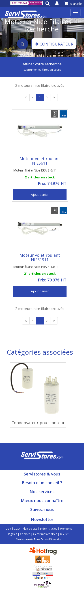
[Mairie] (42, 575)
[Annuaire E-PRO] (42, 559)
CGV (8, 529)
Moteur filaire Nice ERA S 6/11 (35, 170)
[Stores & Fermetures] (42, 567)
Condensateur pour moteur (38, 422)
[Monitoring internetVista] (42, 584)
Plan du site (30, 529)
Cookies (25, 534)
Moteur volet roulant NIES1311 (39, 257)
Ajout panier (40, 194)
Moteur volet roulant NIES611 (39, 161)
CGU (17, 529)
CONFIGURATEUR (56, 44)
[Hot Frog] (44, 551)
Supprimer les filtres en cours (42, 70)
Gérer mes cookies (45, 534)
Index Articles (48, 529)
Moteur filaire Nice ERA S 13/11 (36, 267)
